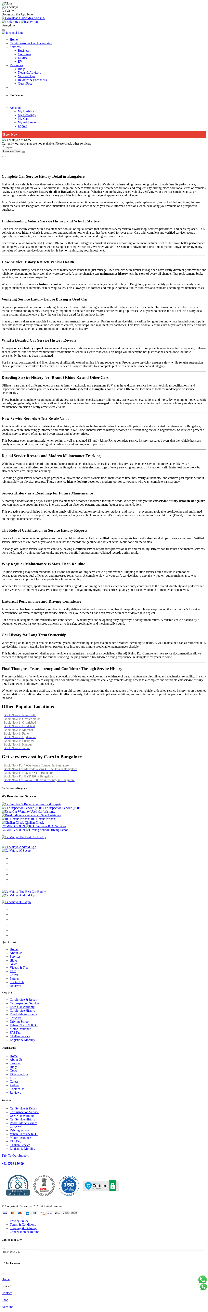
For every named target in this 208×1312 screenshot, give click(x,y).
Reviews (15, 986)
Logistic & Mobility (22, 1040)
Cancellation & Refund (24, 1232)
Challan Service (20, 1036)
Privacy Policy (19, 1221)
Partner (14, 978)
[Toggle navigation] (3, 30)
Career (14, 975)
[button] (104, 942)
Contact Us (17, 982)
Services (15, 47)
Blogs (13, 960)
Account (15, 107)
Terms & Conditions (23, 1224)
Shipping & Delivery (23, 1228)
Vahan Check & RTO (24, 1025)
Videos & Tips (19, 967)
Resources (16, 65)
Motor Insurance (20, 1029)
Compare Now (11, 151)
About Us (16, 953)
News (13, 964)
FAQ (13, 971)
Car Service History (22, 1010)
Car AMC (16, 1018)
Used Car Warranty (22, 1007)
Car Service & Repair (23, 999)
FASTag (15, 1032)
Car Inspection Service (24, 1003)
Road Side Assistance (23, 1014)
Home (14, 39)
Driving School (19, 1021)
